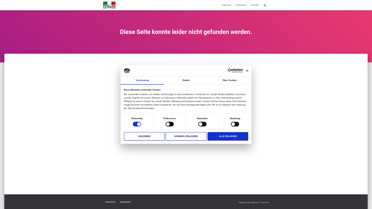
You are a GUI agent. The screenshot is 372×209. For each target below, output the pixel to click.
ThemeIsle (264, 202)
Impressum (125, 202)
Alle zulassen (228, 136)
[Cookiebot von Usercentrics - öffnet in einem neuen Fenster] (230, 71)
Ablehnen (144, 136)
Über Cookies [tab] (230, 80)
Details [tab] (186, 80)
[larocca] (109, 5)
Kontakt (255, 5)
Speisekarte (241, 5)
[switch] (170, 124)
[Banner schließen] (247, 71)
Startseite (226, 5)
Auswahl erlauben (186, 136)
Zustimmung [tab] (142, 80)
